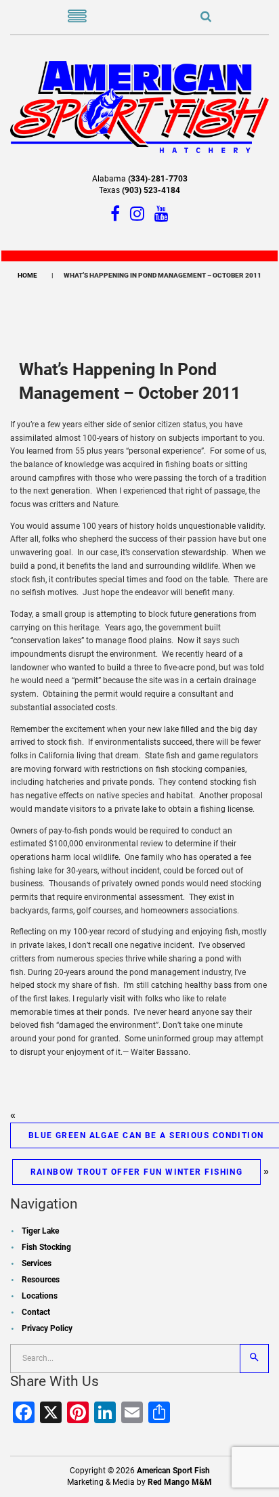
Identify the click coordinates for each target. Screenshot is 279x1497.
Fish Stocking (46, 1247)
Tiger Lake (40, 1231)
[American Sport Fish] (139, 106)
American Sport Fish (173, 1470)
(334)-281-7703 (158, 178)
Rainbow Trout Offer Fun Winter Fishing (136, 1172)
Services (36, 1263)
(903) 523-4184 (151, 190)
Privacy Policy (47, 1328)
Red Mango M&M (180, 1482)
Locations (40, 1296)
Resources (41, 1279)
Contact (36, 1312)
